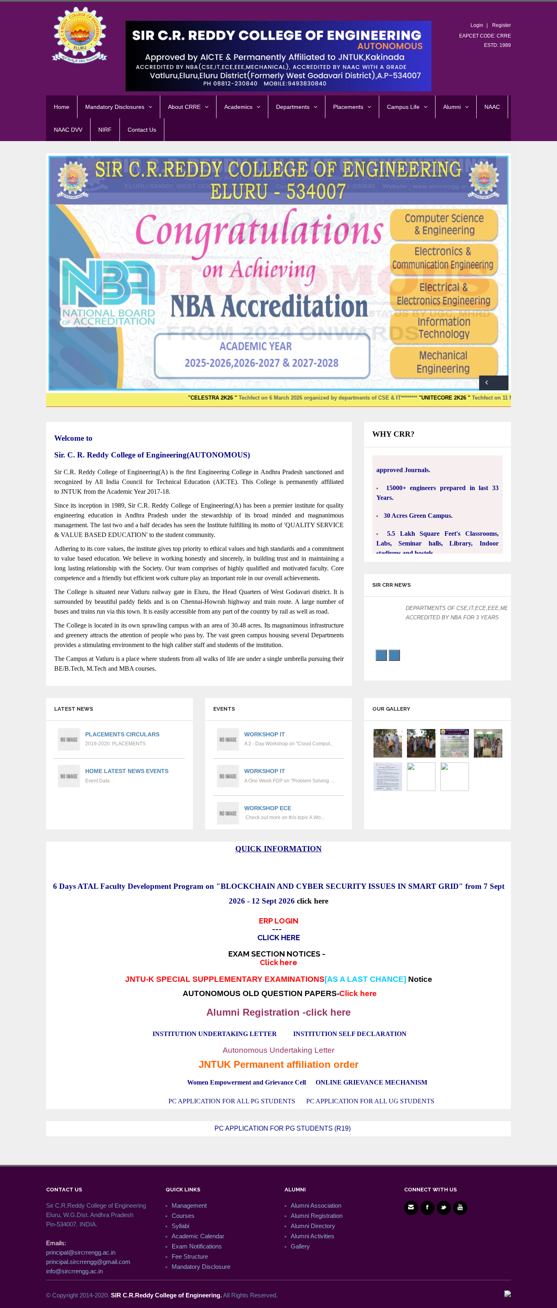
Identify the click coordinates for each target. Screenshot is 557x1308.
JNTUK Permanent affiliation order (278, 1064)
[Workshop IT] (227, 739)
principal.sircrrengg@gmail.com (88, 1261)
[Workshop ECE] (227, 813)
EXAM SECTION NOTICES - (278, 957)
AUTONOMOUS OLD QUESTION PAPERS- (280, 993)
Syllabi (180, 1225)
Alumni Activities (312, 1236)
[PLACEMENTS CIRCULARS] (68, 739)
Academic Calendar (198, 1236)
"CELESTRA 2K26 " (156, 398)
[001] (388, 776)
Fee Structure (190, 1256)
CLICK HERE (278, 937)
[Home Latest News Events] (68, 776)
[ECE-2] (454, 776)
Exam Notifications (197, 1246)
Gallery (300, 1246)
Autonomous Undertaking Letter (278, 1050)
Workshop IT (264, 734)
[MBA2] (388, 743)
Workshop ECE (267, 808)
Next (501, 383)
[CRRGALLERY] (421, 776)
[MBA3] (421, 743)
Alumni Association (316, 1205)
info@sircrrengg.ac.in (74, 1271)
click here (312, 901)
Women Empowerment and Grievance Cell (246, 1082)
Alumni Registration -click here (278, 1012)
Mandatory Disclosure (201, 1266)
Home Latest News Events (126, 771)
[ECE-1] (454, 743)
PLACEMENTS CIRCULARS (122, 734)
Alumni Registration (317, 1215)
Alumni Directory (313, 1225)
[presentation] (381, 655)
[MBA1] (488, 743)
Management (189, 1205)
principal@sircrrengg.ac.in (80, 1252)
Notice (420, 979)
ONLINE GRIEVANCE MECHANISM (371, 1082)
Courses (183, 1215)
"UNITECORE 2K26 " (389, 398)
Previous (486, 383)
